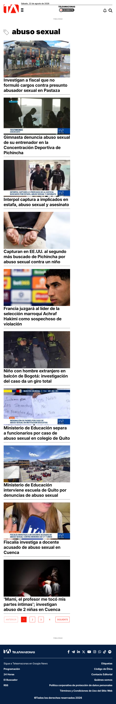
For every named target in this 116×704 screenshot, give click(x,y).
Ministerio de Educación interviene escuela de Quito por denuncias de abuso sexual (35, 490)
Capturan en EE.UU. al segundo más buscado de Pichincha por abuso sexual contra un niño (35, 256)
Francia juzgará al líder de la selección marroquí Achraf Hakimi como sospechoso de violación (32, 316)
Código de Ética (103, 668)
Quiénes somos (103, 679)
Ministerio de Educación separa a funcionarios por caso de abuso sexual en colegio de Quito (37, 433)
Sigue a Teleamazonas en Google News (26, 663)
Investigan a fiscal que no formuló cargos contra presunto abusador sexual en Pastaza (35, 85)
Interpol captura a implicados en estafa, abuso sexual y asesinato (36, 202)
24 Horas (9, 674)
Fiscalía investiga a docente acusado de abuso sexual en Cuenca (32, 547)
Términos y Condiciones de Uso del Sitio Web (86, 690)
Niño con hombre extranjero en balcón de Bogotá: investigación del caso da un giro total (36, 376)
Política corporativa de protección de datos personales (80, 685)
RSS (6, 685)
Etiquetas (106, 663)
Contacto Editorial (101, 674)
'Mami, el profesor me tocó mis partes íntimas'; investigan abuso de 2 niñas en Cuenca (35, 604)
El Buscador (11, 679)
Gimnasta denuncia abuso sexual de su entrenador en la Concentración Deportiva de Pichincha (37, 145)
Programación (12, 668)
